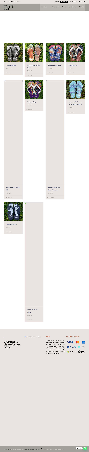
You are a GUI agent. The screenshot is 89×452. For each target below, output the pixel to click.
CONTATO (73, 7)
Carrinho (74, 1)
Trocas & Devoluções (59, 449)
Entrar (57, 1)
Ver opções (9, 72)
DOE (82, 7)
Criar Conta (64, 1)
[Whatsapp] (85, 448)
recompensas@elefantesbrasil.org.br (13, 1)
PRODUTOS (44, 7)
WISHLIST (56, 7)
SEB (65, 7)
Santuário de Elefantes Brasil (17, 449)
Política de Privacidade (49, 449)
